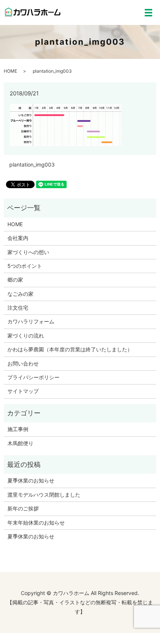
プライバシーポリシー (33, 377)
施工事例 (17, 429)
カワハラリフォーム (30, 321)
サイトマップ (23, 391)
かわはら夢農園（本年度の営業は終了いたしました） (69, 349)
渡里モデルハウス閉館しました (43, 494)
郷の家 (15, 279)
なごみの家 (20, 294)
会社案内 (17, 238)
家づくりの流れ (25, 335)
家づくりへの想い (28, 252)
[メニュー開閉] (148, 12)
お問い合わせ (23, 363)
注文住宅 (17, 307)
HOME (10, 71)
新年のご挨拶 (23, 508)
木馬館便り (20, 443)
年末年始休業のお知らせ (36, 522)
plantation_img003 (32, 164)
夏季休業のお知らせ (30, 480)
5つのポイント (24, 266)
